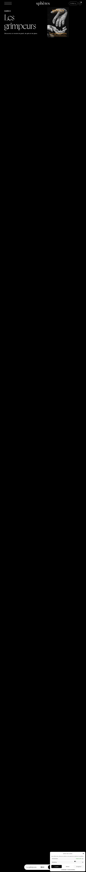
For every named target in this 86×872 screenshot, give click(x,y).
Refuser (67, 866)
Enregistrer (78, 866)
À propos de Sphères (71, 869)
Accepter (57, 866)
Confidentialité (64, 869)
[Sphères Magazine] (43, 3)
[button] (83, 853)
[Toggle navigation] (8, 3)
